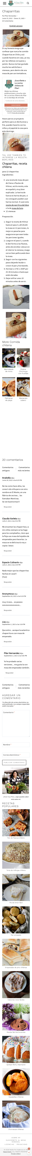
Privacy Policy (16, 1153)
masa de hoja (17, 208)
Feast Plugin (7, 1152)
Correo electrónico (11, 755)
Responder (8, 507)
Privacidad (22, 1144)
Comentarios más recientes (24, 469)
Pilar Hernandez (10, 16)
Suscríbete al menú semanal (16, 1141)
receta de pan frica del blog (17, 205)
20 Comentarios (7, 21)
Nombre (7, 744)
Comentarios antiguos (7, 469)
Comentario (9, 712)
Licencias (9, 1144)
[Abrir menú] (4, 3)
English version (16, 25)
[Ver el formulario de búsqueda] (28, 3)
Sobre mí (16, 1137)
